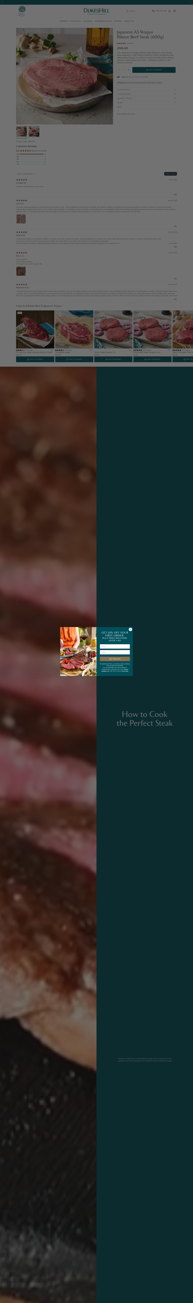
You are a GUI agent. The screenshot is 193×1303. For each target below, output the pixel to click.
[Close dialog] (130, 629)
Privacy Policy (125, 671)
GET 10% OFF (115, 659)
